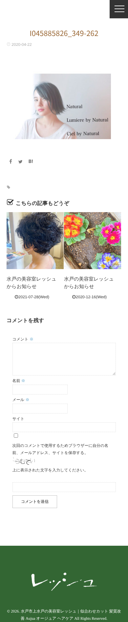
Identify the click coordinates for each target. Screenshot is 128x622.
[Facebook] (10, 161)
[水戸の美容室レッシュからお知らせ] (35, 240)
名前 (18, 380)
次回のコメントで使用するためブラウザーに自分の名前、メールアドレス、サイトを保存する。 (60, 449)
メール (21, 399)
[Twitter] (21, 161)
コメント (22, 339)
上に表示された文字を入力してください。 (50, 470)
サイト (18, 418)
